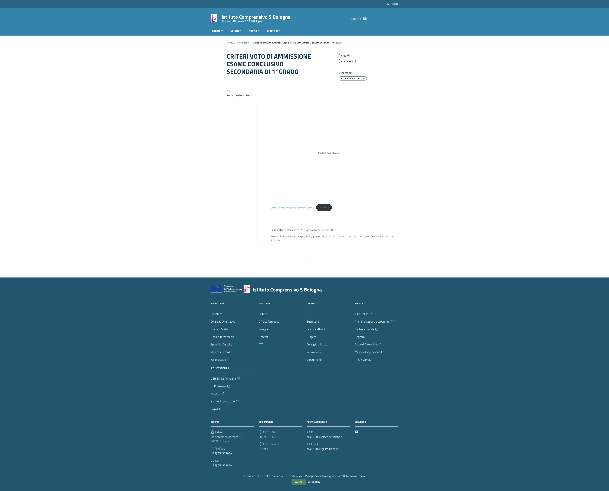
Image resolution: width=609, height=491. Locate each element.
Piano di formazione (366, 344)
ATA (261, 344)
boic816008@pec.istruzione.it (324, 437)
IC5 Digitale (217, 359)
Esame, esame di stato (353, 78)
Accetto (298, 481)
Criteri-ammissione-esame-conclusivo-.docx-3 (292, 207)
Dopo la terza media (222, 337)
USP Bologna (218, 386)
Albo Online (361, 314)
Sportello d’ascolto (221, 344)
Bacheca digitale (364, 329)
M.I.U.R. (215, 394)
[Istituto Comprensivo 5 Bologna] (214, 18)
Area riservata (363, 359)
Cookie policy (314, 481)
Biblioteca (216, 314)
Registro (360, 337)
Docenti (263, 337)
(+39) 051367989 (221, 453)
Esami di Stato (219, 329)
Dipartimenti (314, 359)
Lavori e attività (316, 329)
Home (230, 42)
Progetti (311, 337)
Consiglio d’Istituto (317, 344)
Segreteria (313, 321)
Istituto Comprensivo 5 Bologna (256, 17)
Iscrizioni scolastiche (223, 401)
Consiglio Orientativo (223, 321)
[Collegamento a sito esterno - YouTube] (364, 18)
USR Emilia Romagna (223, 378)
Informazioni (242, 42)
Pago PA (216, 409)
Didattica (272, 31)
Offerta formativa (269, 321)
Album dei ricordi (220, 352)
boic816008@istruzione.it (322, 449)
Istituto (263, 314)
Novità (253, 31)
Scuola (216, 31)
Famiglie (263, 329)
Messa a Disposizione (367, 352)
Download (324, 207)
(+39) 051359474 (221, 465)
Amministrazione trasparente (372, 321)
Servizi (234, 31)
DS (308, 314)
